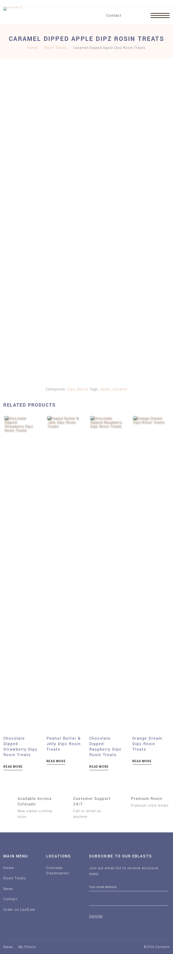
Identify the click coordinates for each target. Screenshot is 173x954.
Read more (13, 766)
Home (32, 48)
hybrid (83, 389)
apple (105, 389)
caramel (120, 389)
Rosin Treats (56, 48)
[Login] (141, 15)
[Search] (130, 15)
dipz (71, 389)
